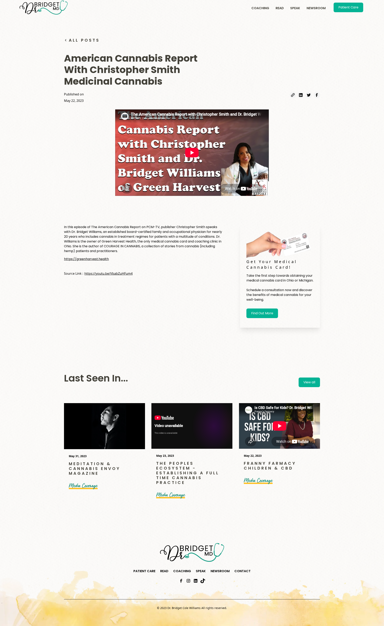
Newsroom (316, 8)
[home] (43, 7)
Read (280, 8)
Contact (242, 571)
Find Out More (262, 313)
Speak (201, 571)
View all (309, 382)
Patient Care (348, 7)
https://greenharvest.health (86, 259)
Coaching (260, 8)
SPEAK (295, 8)
